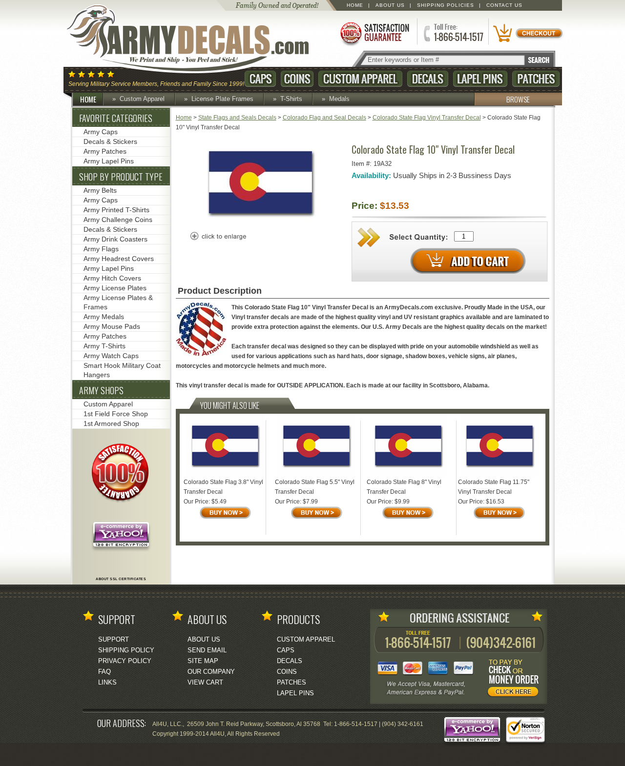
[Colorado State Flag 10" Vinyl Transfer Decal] (261, 221)
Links (107, 682)
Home (355, 5)
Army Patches (104, 151)
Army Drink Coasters (115, 239)
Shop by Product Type (121, 176)
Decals (427, 78)
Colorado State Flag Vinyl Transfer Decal (427, 117)
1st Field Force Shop (115, 414)
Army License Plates (114, 288)
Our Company (211, 671)
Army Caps (100, 132)
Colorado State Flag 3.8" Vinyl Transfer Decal (223, 487)
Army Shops (101, 390)
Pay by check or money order (515, 679)
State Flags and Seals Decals (237, 117)
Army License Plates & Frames (118, 302)
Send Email (207, 650)
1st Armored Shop (111, 423)
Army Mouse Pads (111, 326)
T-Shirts (291, 98)
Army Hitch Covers (112, 278)
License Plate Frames (222, 98)
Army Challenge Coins (117, 219)
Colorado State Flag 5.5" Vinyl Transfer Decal (314, 487)
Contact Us (504, 5)
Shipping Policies (445, 5)
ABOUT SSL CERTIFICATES (121, 579)
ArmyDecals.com (197, 39)
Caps (260, 78)
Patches (536, 78)
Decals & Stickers (110, 141)
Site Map (203, 661)
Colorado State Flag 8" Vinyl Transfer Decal (404, 487)
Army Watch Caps (111, 356)
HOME (88, 99)
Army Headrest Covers (118, 258)
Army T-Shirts (104, 346)
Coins (297, 78)
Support (113, 639)
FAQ (104, 671)
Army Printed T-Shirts (116, 210)
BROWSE (518, 99)
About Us (390, 5)
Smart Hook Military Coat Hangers (122, 370)
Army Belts (100, 190)
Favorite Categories (115, 118)
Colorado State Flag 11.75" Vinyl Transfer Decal (493, 487)
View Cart (205, 682)
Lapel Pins (480, 78)
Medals (339, 98)
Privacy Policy (124, 661)
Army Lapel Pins (108, 161)
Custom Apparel (360, 78)
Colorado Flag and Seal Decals (324, 117)
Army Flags (101, 249)
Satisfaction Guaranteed (374, 33)
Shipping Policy (126, 650)
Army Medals (103, 317)
